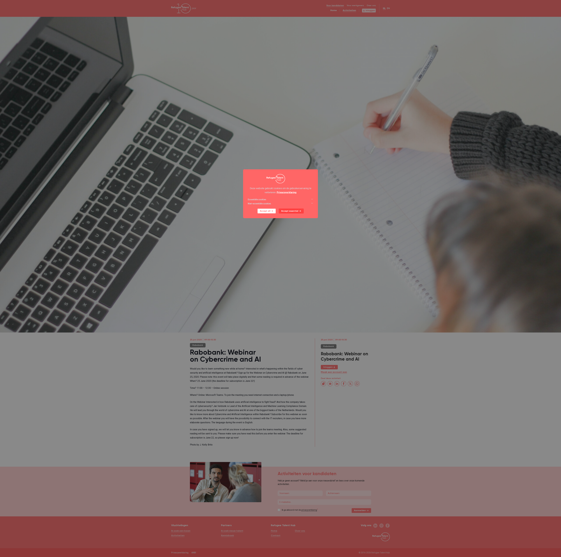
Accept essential (289, 211)
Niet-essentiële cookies (259, 203)
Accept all (265, 211)
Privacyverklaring (286, 192)
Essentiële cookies (257, 199)
